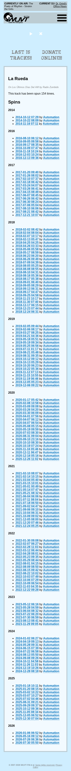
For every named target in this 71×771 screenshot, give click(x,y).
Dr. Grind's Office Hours (60, 5)
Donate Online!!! (51, 55)
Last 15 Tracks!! (21, 55)
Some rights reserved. (45, 765)
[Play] (31, 33)
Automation (51, 117)
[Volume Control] (41, 33)
